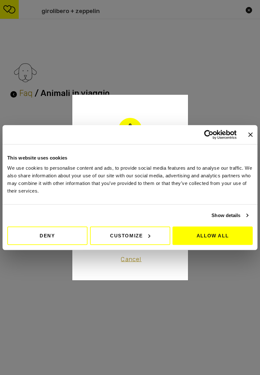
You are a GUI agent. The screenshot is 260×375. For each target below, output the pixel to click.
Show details (225, 215)
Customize (126, 235)
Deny (47, 235)
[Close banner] (250, 135)
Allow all (213, 235)
